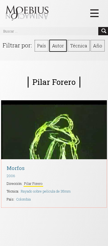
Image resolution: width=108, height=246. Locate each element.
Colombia (23, 199)
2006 (11, 175)
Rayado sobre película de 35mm (46, 191)
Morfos (16, 167)
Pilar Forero (33, 183)
